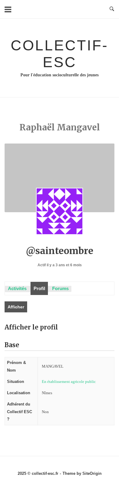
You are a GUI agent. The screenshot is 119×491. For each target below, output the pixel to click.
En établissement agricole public (69, 381)
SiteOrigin (92, 473)
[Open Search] (111, 9)
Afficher (16, 306)
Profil (39, 288)
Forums (60, 288)
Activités (17, 288)
